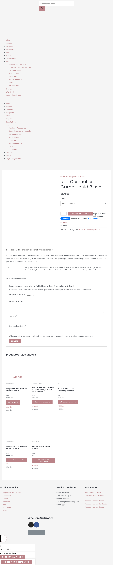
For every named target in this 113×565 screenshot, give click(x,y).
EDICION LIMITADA (15, 80)
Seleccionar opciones (43, 460)
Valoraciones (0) (46, 250)
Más (7, 61)
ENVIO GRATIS (14, 73)
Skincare (9, 46)
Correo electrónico (17, 326)
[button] (56, 100)
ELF (67, 176)
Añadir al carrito (80, 213)
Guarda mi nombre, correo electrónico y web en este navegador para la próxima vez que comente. (52, 336)
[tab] (11, 250)
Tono (62, 198)
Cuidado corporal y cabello (20, 67)
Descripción (11, 250)
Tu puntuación (17, 294)
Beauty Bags (11, 58)
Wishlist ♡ (10, 92)
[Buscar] (42, 8)
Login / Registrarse (13, 95)
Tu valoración (16, 301)
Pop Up (9, 55)
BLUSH (62, 176)
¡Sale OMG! (13, 76)
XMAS (11, 83)
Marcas (9, 43)
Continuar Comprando (16, 562)
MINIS (8, 52)
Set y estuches (15, 70)
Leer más (13, 402)
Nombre (13, 316)
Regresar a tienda (12, 557)
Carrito (9, 89)
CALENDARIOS (14, 86)
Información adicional (28, 250)
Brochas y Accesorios (17, 64)
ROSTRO (81, 176)
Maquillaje (10, 49)
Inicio (8, 40)
